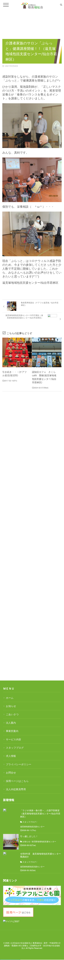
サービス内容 (13, 739)
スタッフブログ (15, 747)
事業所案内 (12, 731)
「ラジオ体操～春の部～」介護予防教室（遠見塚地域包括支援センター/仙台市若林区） (40, 813)
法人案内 (11, 722)
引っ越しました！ (29, 836)
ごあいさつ (12, 714)
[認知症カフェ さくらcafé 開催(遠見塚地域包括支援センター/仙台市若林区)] (47, 352)
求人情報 (11, 756)
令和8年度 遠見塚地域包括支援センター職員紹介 (40, 855)
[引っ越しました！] (11, 842)
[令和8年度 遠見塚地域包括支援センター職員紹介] (4, 853)
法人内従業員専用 (16, 789)
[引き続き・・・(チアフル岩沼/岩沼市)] (17, 352)
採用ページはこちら (17, 781)
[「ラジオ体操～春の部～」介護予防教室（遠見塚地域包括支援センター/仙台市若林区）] (4, 810)
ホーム (10, 698)
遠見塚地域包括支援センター (32, 826)
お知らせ (11, 706)
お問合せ (11, 772)
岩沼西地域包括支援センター (44, 841)
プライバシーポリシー (18, 764)
